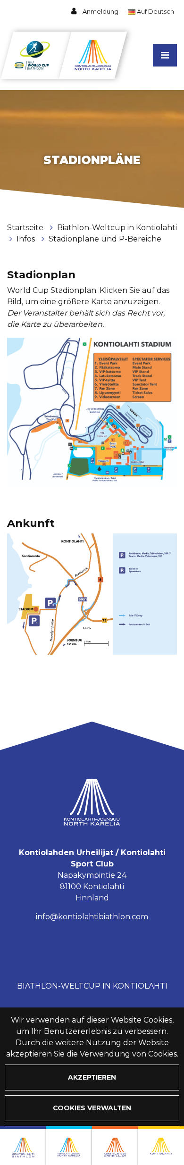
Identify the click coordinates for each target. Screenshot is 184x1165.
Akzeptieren (92, 1077)
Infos (27, 238)
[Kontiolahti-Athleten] (115, 1145)
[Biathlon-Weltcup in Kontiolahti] (69, 1145)
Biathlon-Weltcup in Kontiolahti (117, 227)
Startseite (26, 227)
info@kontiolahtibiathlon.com (92, 916)
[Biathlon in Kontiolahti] (23, 1145)
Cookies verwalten (92, 1108)
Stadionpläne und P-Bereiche (105, 238)
